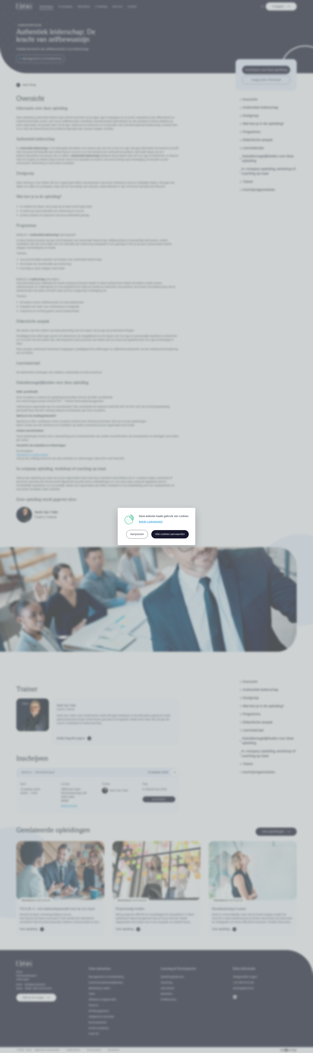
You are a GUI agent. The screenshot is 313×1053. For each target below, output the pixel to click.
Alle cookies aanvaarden (170, 534)
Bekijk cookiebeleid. (151, 521)
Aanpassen (137, 534)
